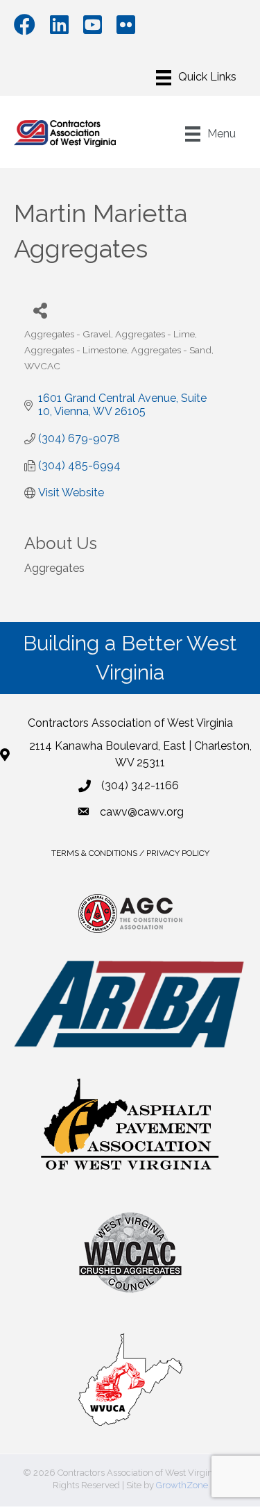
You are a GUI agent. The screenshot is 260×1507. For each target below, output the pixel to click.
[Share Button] (39, 310)
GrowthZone (182, 1485)
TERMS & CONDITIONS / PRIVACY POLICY (130, 853)
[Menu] (196, 77)
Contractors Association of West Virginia (130, 723)
